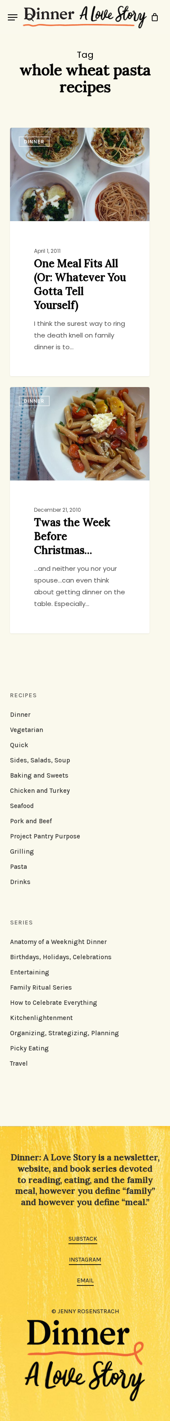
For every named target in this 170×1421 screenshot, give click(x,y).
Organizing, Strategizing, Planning (64, 1033)
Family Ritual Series (41, 987)
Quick (19, 745)
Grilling (22, 851)
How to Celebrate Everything (53, 1003)
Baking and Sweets (39, 775)
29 (63, 137)
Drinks (20, 882)
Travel (19, 1063)
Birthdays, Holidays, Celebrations (61, 957)
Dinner (20, 715)
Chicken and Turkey (40, 791)
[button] (12, 17)
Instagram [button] (85, 1259)
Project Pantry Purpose (45, 836)
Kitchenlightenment (41, 1018)
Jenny (35, 137)
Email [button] (85, 1280)
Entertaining (29, 972)
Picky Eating (29, 1048)
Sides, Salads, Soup (40, 760)
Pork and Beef (31, 821)
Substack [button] (82, 1238)
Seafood (22, 806)
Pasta (18, 867)
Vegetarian (26, 730)
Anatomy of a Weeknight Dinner (58, 942)
